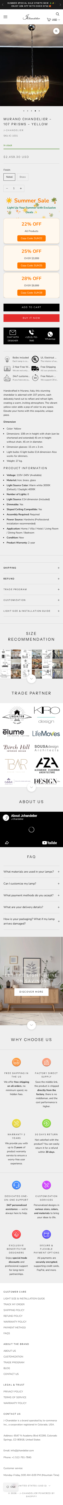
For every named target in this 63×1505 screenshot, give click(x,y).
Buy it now (31, 318)
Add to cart (31, 307)
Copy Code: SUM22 (31, 238)
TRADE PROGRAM (14, 1362)
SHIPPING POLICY (14, 1310)
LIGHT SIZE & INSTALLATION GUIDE (24, 1298)
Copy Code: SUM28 (31, 292)
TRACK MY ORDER (14, 1304)
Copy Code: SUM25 (31, 265)
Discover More (31, 991)
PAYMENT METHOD (15, 1327)
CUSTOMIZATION (13, 1356)
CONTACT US (11, 1374)
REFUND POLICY (13, 1316)
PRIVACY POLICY (13, 1391)
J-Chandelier (14, 130)
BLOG (7, 1368)
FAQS (7, 1333)
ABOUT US (10, 1351)
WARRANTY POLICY (15, 1321)
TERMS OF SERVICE (15, 1397)
